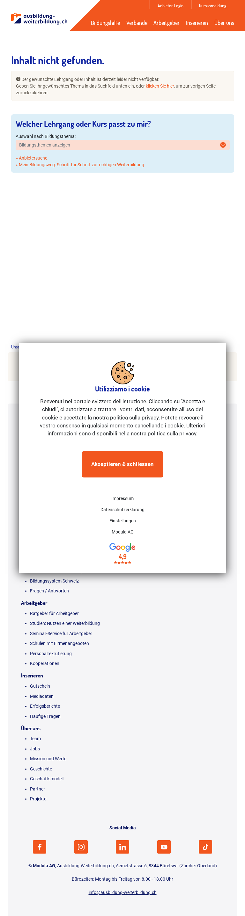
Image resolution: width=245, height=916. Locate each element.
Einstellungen (122, 521)
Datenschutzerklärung (122, 509)
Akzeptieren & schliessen (122, 464)
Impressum (122, 498)
